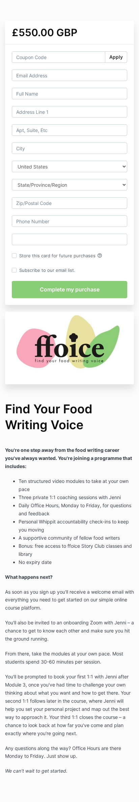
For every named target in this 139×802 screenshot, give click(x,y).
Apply (116, 57)
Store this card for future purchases (60, 255)
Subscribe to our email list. (47, 270)
